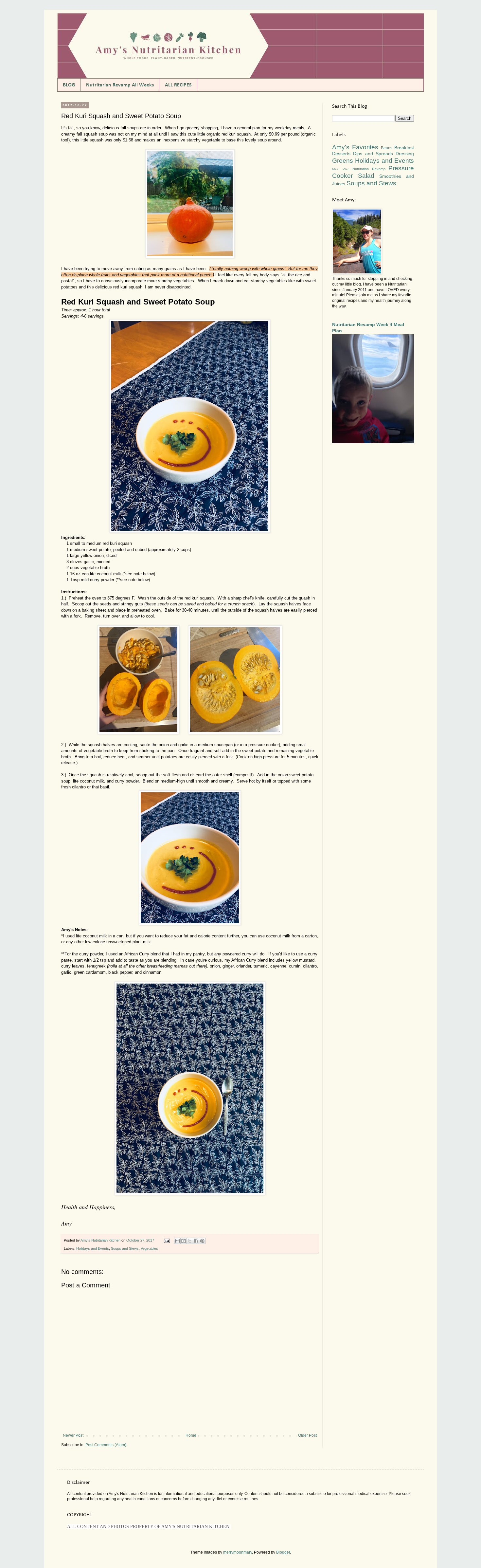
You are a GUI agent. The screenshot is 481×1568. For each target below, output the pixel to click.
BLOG (69, 85)
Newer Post (73, 1435)
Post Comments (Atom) (105, 1445)
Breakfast (404, 147)
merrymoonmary (237, 1552)
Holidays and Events (92, 1248)
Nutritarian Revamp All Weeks (120, 85)
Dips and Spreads (373, 153)
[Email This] (177, 1241)
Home (191, 1435)
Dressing (405, 153)
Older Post (307, 1435)
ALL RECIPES (178, 85)
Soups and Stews (125, 1248)
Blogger (283, 1552)
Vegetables (149, 1248)
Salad (366, 175)
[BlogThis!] (183, 1241)
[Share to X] (190, 1241)
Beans (386, 148)
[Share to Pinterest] (202, 1241)
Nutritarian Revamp (368, 169)
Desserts (341, 153)
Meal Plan (340, 169)
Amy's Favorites (355, 147)
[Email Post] (166, 1240)
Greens (342, 160)
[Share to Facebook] (196, 1241)
